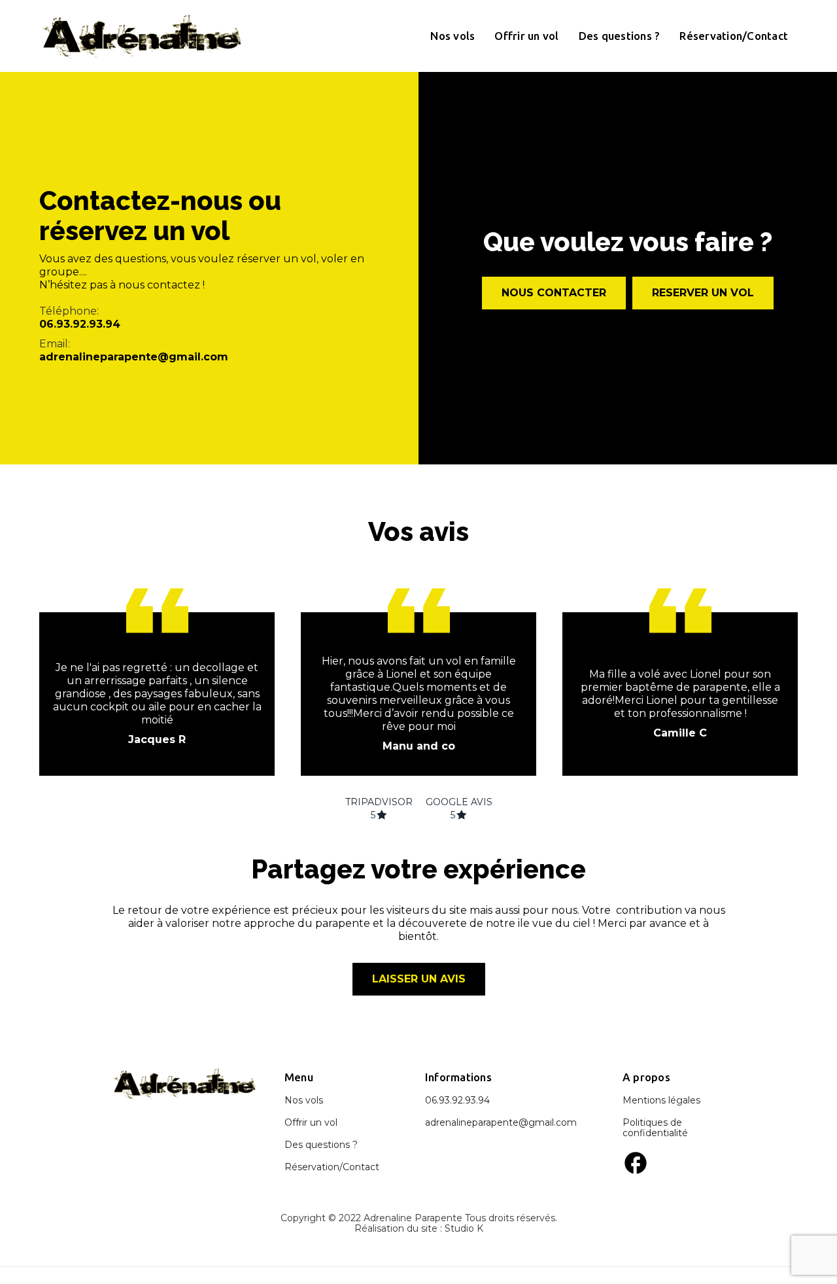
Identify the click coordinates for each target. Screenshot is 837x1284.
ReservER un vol (703, 292)
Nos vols (452, 35)
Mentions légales (661, 1100)
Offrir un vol (526, 35)
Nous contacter (554, 292)
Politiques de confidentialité (655, 1127)
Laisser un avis (419, 979)
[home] (142, 36)
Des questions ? (619, 35)
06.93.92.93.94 (79, 324)
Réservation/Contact (733, 35)
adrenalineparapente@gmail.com (133, 357)
